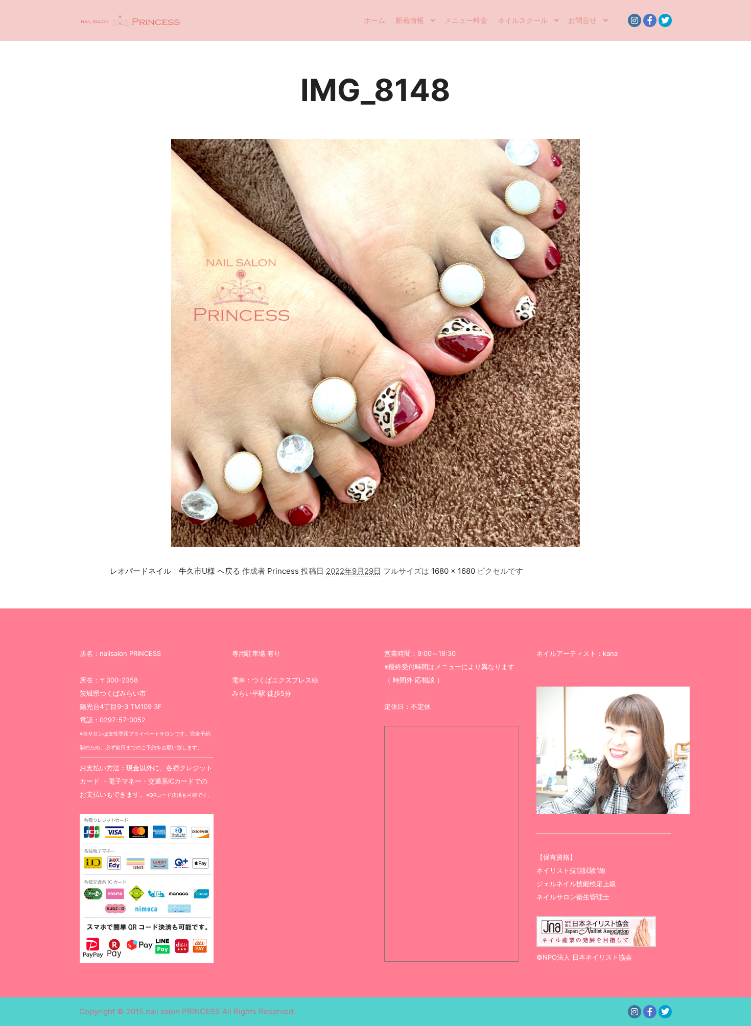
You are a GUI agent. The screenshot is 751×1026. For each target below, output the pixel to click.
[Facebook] (649, 20)
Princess (283, 571)
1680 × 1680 (453, 571)
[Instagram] (634, 20)
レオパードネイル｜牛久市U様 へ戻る (175, 571)
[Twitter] (665, 20)
